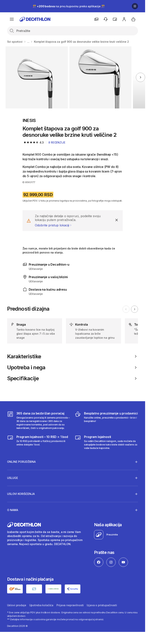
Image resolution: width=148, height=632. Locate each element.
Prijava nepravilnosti (70, 605)
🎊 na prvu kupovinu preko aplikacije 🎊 (68, 6)
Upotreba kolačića (41, 605)
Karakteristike (24, 356)
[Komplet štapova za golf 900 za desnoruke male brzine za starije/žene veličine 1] (100, 77)
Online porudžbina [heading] (21, 461)
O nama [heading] (12, 510)
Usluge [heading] (12, 477)
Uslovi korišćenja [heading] (21, 493)
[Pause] (135, 6)
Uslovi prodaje (16, 605)
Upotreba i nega (26, 367)
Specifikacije (23, 378)
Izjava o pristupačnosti (102, 605)
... (28, 41)
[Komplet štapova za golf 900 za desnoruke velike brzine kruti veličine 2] (37, 77)
